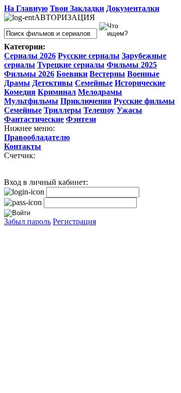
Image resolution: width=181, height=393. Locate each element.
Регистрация (74, 221)
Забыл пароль (27, 221)
